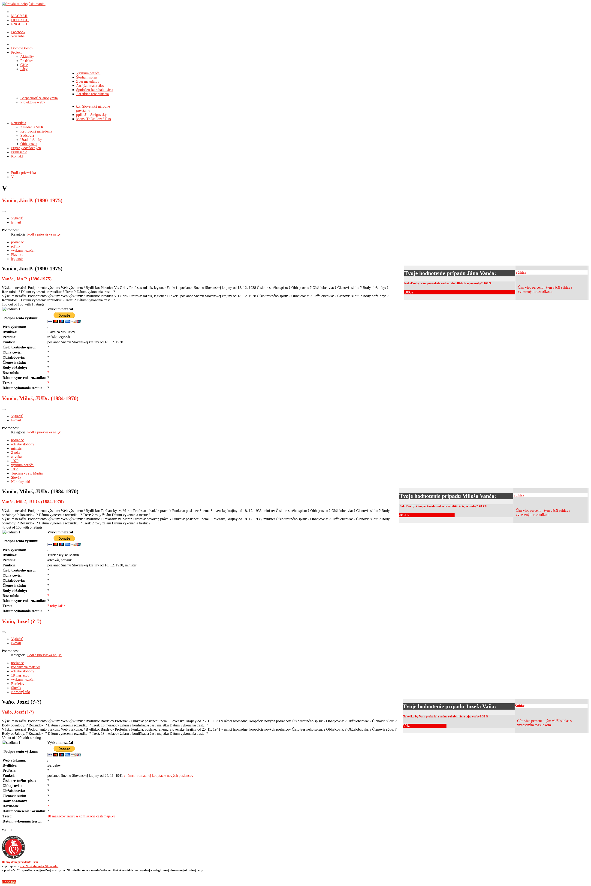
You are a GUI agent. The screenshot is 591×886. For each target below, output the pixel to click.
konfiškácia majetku (25, 667)
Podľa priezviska (23, 173)
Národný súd (20, 482)
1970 (14, 461)
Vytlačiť (17, 218)
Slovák (16, 477)
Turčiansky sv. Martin (27, 473)
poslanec (17, 242)
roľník (15, 246)
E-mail (16, 222)
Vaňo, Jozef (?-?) (22, 621)
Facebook (18, 32)
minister (17, 448)
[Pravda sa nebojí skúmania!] (23, 4)
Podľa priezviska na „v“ (44, 234)
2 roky (16, 452)
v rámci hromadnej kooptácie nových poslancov (158, 775)
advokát (17, 457)
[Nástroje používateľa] (4, 211)
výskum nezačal (22, 250)
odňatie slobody (22, 444)
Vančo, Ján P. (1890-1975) (32, 200)
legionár (17, 259)
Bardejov (17, 684)
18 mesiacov (20, 675)
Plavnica (17, 255)
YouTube (17, 36)
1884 (14, 469)
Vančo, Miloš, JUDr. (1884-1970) (40, 398)
